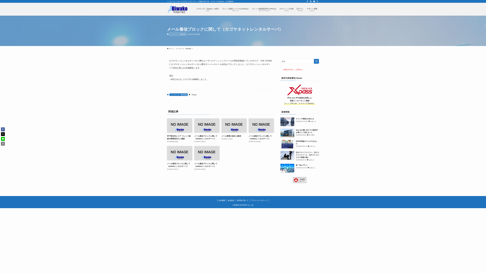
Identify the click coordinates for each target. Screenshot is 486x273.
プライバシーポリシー (259, 200)
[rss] (310, 1)
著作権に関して (242, 200)
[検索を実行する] (316, 61)
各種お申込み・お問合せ (293, 69)
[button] (3, 129)
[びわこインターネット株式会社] (178, 9)
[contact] (314, 1)
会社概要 (222, 200)
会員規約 (231, 200)
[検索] (317, 1)
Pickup (194, 95)
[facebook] (307, 1)
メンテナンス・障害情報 (177, 34)
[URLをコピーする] (3, 144)
